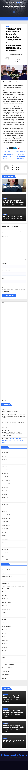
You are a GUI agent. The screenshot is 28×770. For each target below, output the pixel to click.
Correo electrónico (6, 270)
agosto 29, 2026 (8, 699)
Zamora (7, 26)
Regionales (5, 654)
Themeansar (23, 763)
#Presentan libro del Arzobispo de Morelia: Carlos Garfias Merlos (15, 59)
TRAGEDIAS (5, 674)
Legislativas (5, 616)
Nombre (4, 263)
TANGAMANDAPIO (7, 667)
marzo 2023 (5, 559)
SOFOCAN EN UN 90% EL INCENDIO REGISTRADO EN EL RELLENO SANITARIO (12, 440)
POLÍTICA (4, 650)
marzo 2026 (5, 470)
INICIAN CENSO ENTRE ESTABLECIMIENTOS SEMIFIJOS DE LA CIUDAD (8, 155)
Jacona (4, 612)
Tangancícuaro (5, 671)
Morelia (4, 633)
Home (14, 767)
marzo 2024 (5, 546)
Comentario (5, 236)
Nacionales (5, 640)
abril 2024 (4, 542)
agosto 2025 (5, 487)
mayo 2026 (5, 463)
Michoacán (5, 629)
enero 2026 (5, 476)
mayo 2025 (5, 497)
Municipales (5, 636)
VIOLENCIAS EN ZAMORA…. (13, 216)
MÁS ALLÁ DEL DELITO (8, 623)
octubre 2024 (5, 521)
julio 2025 (4, 490)
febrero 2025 (5, 508)
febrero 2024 (5, 549)
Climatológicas (5, 583)
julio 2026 (4, 456)
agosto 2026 (5, 452)
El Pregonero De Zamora (14, 6)
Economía (4, 595)
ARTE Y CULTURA (7, 569)
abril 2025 (4, 501)
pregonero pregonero (17, 54)
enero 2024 (5, 553)
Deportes (4, 591)
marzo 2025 (5, 504)
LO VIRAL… (5, 619)
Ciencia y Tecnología (7, 576)
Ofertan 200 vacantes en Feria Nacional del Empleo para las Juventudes (13, 202)
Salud (3, 657)
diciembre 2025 (6, 480)
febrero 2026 (5, 473)
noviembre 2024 (6, 518)
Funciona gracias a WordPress (8, 763)
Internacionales (6, 609)
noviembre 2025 (6, 483)
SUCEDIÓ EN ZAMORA (8, 664)
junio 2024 (4, 535)
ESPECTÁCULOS (6, 602)
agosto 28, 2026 (8, 714)
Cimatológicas (5, 580)
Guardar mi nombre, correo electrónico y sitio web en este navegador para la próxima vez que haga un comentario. (13, 289)
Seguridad (4, 661)
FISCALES (5, 605)
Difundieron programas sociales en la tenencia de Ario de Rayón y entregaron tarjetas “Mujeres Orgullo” (19, 155)
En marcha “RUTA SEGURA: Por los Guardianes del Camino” (13, 741)
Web (3, 278)
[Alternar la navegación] (15, 19)
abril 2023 (4, 556)
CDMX (4, 573)
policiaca (4, 647)
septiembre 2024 (6, 525)
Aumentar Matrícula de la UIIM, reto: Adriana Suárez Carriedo (13, 187)
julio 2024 (4, 532)
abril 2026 (4, 466)
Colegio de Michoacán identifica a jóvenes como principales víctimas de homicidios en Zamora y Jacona (13, 416)
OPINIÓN (4, 643)
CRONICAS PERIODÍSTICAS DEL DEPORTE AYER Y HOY (13, 587)
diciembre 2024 (6, 514)
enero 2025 (5, 511)
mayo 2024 (5, 539)
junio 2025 (4, 494)
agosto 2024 (5, 528)
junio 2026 (4, 459)
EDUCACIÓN (5, 598)
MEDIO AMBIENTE (7, 626)
